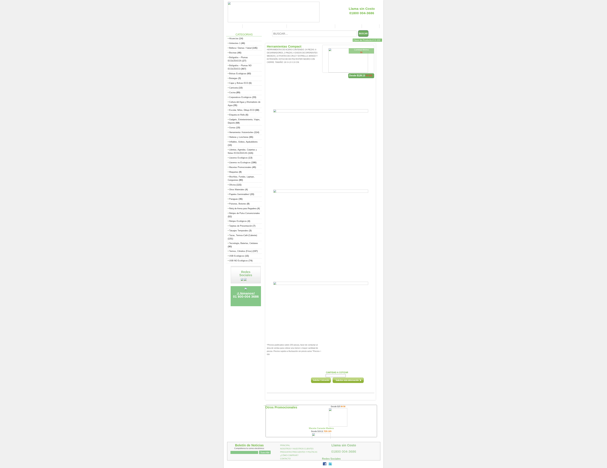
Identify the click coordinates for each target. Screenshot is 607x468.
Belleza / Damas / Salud (240, 48)
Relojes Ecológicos (238, 221)
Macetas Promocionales (240, 167)
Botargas (233, 78)
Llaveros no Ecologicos (240, 162)
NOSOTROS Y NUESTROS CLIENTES (265, 26)
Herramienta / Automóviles (241, 132)
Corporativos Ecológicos (240, 97)
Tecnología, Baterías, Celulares (243, 243)
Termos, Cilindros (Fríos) (240, 251)
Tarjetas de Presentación (240, 226)
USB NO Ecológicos (238, 260)
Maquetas (233, 172)
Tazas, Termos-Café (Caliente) (243, 235)
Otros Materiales (236, 189)
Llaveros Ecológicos (238, 158)
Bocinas (233, 53)
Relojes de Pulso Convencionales (244, 213)
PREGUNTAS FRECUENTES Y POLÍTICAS (311, 26)
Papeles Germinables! (239, 194)
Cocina (232, 92)
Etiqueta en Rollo (237, 115)
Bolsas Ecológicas (237, 73)
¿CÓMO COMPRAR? (349, 26)
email (352, 381)
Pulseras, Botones (237, 204)
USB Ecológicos (236, 256)
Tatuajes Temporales (238, 230)
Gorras (232, 127)
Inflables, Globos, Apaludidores (243, 142)
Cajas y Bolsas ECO (238, 83)
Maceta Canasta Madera (321, 428)
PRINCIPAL (234, 26)
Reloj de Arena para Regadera (242, 208)
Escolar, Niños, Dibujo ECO (241, 110)
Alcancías (233, 38)
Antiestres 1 (234, 43)
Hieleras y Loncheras (238, 137)
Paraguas (233, 199)
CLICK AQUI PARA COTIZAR (361, 3)
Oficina (232, 185)
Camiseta (233, 88)
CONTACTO (371, 26)
